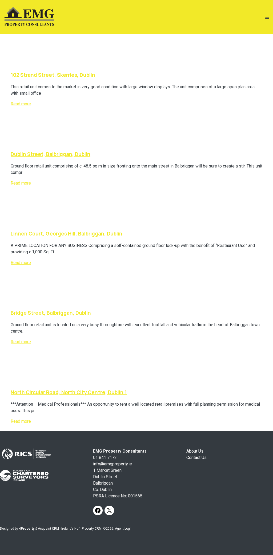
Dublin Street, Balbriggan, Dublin (50, 154)
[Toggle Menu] (267, 17)
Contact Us (196, 457)
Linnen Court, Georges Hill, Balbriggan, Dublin (66, 233)
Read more (21, 103)
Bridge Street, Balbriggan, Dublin (51, 312)
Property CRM (92, 528)
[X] (109, 510)
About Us (194, 451)
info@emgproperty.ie (112, 463)
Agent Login (124, 528)
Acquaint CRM (48, 528)
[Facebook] (98, 510)
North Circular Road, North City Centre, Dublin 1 (69, 392)
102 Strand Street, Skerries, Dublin (53, 74)
